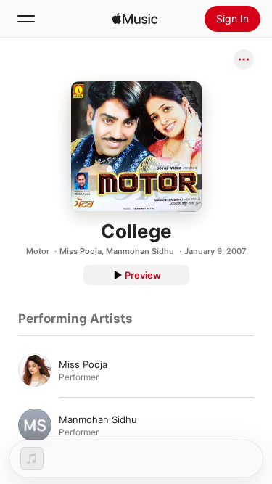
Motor (37, 251)
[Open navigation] (26, 19)
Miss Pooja (80, 251)
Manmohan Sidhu (140, 251)
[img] (134, 18)
